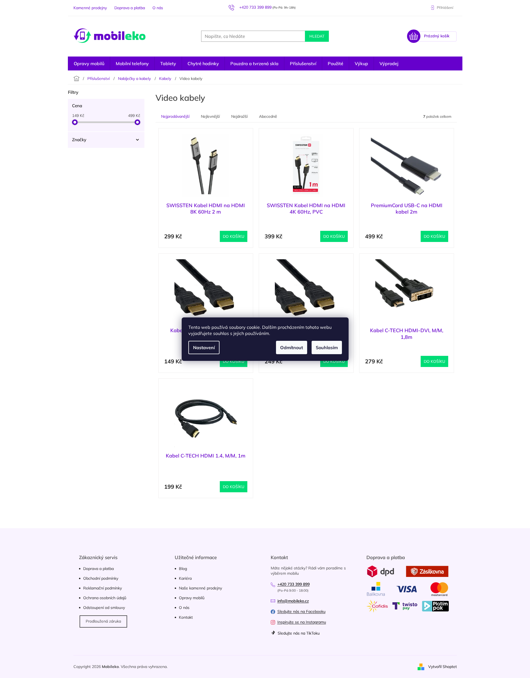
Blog (183, 568)
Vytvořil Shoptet (442, 666)
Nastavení (204, 347)
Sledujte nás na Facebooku (301, 611)
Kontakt (186, 617)
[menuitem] (389, 63)
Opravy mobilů (191, 597)
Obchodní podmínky (100, 578)
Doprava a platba (129, 7)
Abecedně (268, 116)
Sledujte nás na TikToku (298, 633)
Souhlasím (327, 347)
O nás (157, 7)
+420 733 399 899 (293, 584)
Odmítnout (291, 347)
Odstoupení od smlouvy (104, 607)
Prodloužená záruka (103, 621)
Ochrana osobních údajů (104, 597)
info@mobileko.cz (293, 600)
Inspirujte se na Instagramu (301, 622)
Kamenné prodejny (90, 7)
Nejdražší (239, 116)
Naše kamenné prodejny (200, 588)
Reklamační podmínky (102, 588)
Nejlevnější (210, 116)
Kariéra (185, 578)
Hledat (316, 36)
